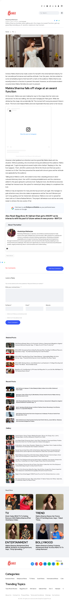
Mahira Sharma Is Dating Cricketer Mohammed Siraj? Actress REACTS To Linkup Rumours (50, 547)
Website (48, 305)
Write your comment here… (13, 287)
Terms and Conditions (37, 595)
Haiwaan (57, 589)
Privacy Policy (25, 595)
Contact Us (16, 595)
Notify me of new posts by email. (14, 318)
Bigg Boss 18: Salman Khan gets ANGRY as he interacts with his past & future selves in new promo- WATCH (33, 217)
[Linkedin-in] (53, 564)
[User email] (7, 248)
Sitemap (48, 595)
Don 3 (51, 589)
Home (7, 32)
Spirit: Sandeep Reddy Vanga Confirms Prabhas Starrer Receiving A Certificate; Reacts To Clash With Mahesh (38, 408)
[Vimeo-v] (49, 564)
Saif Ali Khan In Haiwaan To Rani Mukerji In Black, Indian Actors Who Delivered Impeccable (36, 389)
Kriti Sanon (33, 589)
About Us (8, 595)
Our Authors (56, 595)
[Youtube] (40, 564)
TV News (32, 578)
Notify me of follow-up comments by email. (17, 314)
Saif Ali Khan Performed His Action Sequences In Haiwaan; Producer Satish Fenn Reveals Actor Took (38, 414)
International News (52, 578)
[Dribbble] (57, 564)
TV (13, 32)
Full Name (8, 305)
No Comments (22, 21)
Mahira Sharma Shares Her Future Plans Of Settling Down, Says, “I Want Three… (49, 518)
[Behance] (62, 564)
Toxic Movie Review (11, 589)
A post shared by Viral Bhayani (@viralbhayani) (28, 156)
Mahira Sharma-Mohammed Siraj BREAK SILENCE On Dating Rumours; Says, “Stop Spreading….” (18, 547)
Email (27, 305)
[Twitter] (45, 564)
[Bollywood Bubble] (11, 13)
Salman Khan (43, 589)
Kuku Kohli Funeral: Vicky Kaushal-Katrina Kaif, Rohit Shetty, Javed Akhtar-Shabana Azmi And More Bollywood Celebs (39, 420)
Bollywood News (22, 578)
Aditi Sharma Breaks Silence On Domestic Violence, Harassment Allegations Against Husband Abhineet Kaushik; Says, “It (39, 401)
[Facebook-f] (32, 564)
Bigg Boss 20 (24, 589)
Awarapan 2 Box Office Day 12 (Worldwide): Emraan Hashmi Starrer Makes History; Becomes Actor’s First (38, 395)
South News (40, 578)
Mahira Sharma (9, 255)
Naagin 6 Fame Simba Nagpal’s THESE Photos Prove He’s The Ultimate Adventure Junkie (37, 474)
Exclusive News (9, 578)
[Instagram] (36, 564)
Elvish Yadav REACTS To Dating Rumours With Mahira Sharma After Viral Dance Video (18, 518)
